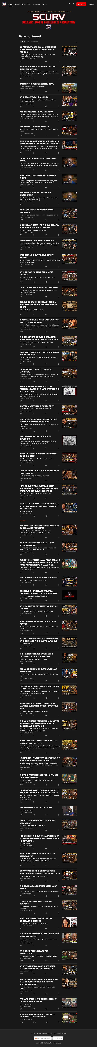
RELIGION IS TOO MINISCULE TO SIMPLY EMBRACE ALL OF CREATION (38, 1015)
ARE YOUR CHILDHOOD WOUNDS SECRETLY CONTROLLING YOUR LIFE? (40, 527)
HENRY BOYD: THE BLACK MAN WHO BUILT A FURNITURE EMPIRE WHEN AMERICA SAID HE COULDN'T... (39, 838)
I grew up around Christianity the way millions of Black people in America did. (38, 101)
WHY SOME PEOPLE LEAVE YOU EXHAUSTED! (34, 952)
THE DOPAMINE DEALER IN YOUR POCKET (38, 578)
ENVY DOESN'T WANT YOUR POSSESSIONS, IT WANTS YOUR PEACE (39, 687)
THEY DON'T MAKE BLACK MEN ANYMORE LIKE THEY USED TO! (39, 776)
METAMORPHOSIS (26, 511)
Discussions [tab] (34, 42)
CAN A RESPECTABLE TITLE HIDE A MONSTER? (35, 370)
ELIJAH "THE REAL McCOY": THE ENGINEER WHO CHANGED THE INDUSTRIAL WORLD (39, 640)
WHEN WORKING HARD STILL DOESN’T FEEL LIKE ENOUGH (39, 215)
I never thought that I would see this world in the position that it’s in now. (38, 358)
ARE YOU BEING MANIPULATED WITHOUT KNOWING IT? (38, 670)
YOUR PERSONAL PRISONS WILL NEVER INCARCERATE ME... (38, 68)
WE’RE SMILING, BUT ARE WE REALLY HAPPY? (37, 256)
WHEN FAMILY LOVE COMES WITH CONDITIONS (35, 409)
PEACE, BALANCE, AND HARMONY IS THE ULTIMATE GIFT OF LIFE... (38, 742)
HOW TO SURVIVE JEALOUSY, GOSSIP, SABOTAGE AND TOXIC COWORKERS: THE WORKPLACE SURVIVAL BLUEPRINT (39, 488)
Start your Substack (43, 1038)
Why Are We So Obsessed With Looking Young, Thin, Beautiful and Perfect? (37, 460)
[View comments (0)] (33, 61)
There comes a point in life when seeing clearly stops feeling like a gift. (39, 425)
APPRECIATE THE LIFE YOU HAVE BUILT (32, 86)
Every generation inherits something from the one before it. (39, 891)
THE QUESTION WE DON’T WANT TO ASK (33, 230)
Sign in (91, 4)
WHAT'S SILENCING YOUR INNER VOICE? (38, 966)
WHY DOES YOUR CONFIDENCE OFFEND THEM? (38, 176)
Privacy (47, 1033)
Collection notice (61, 1033)
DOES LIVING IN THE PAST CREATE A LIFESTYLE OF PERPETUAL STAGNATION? (38, 592)
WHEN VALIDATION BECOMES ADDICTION (34, 876)
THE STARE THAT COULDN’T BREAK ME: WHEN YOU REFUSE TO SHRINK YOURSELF (39, 338)
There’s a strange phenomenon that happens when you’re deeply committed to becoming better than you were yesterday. (38, 181)
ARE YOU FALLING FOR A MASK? (34, 126)
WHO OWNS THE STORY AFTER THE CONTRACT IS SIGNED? (36, 919)
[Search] (69, 4)
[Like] (21, 61)
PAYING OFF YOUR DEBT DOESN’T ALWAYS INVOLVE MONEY (39, 353)
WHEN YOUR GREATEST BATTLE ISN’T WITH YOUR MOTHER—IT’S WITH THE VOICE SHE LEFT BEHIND (40, 730)
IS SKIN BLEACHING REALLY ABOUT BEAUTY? (36, 902)
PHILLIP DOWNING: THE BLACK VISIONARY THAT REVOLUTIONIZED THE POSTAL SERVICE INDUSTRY (39, 981)
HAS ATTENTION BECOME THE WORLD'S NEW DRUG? (38, 822)
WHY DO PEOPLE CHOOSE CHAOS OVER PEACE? (38, 622)
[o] (70, 51)
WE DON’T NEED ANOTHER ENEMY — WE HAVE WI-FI (37, 277)
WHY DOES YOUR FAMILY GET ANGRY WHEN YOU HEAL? (37, 544)
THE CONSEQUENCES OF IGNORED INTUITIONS (35, 437)
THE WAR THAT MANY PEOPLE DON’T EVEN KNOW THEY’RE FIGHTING (39, 907)
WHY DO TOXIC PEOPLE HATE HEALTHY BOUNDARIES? (38, 855)
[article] (48, 54)
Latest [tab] (23, 42)
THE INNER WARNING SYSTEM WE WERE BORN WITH (37, 969)
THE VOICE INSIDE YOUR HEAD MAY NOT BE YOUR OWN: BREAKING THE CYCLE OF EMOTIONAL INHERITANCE (39, 723)
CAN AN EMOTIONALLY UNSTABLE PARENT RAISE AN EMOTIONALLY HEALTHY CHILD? (39, 791)
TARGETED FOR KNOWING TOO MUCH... (38, 240)
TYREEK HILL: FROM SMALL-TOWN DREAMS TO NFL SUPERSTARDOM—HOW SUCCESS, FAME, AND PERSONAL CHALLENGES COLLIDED (40, 562)
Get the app (58, 1038)
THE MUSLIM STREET (26, 810)
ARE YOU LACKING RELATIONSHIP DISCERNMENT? (35, 194)
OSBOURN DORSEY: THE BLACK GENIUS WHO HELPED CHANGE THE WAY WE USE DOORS (38, 304)
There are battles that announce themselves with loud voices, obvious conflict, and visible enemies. (39, 692)
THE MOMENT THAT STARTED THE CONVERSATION (36, 342)
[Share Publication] (74, 4)
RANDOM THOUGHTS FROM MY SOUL (37, 84)
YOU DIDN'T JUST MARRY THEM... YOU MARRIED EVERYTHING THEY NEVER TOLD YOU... (39, 705)
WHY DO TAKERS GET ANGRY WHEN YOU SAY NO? (38, 607)
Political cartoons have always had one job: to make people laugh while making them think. (39, 395)
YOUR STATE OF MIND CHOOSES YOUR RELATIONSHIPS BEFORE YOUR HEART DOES (40, 872)
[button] (10, 4)
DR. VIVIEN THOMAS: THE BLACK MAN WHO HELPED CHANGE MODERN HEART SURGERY (40, 142)
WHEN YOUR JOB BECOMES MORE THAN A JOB (35, 494)
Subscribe (81, 4)
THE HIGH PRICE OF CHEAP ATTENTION (32, 826)
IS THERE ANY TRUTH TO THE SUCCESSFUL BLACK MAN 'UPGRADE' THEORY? (39, 226)
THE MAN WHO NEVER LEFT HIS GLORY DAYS (34, 596)
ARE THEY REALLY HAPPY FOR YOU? (36, 112)
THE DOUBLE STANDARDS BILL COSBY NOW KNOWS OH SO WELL (39, 935)
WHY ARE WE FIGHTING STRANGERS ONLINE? (36, 273)
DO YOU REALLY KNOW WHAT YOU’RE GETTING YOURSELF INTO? (39, 130)
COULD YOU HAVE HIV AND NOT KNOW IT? (39, 287)
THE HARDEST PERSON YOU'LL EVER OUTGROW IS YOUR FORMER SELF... (36, 655)
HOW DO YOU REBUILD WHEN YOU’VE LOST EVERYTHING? (39, 472)
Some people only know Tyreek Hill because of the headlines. (40, 567)
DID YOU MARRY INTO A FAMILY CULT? (37, 406)
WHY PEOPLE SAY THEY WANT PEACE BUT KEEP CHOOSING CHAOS (39, 627)
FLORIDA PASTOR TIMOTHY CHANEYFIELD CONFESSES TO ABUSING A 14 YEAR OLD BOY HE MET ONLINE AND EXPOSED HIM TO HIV (39, 375)
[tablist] (29, 42)
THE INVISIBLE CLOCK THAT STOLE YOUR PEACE (38, 887)
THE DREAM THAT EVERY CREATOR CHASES (34, 924)
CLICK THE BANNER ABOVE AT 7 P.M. (32, 310)
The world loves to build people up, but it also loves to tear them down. (39, 940)
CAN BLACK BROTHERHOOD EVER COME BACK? (38, 159)
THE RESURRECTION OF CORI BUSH (36, 807)
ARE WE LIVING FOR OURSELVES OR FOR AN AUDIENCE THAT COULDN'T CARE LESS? (40, 261)
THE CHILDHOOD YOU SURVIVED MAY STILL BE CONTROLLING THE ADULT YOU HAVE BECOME (35, 532)
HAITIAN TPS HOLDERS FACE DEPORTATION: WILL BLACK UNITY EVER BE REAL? (40, 759)
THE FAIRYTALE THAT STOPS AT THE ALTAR (33, 711)
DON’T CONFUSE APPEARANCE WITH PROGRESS (36, 211)
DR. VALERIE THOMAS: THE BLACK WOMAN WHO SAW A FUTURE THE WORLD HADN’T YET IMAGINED (39, 506)
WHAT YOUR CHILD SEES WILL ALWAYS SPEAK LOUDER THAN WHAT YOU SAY (40, 796)
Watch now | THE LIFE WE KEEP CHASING (33, 659)
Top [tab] (28, 42)
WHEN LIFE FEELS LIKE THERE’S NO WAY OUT (34, 476)
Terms (52, 1033)
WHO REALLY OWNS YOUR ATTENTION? (33, 580)
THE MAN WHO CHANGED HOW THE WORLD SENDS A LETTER (37, 988)
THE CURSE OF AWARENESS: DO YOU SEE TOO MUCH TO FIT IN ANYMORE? (38, 420)
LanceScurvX (31, 59)
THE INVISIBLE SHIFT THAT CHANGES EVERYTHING (36, 611)
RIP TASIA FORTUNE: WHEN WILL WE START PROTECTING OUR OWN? (39, 321)
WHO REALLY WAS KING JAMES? (35, 97)
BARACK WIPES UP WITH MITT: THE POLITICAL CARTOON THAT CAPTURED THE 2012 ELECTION (39, 389)
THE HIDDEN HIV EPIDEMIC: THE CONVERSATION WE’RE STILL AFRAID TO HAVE (38, 291)
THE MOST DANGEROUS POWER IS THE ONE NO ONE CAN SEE (39, 675)
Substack (39, 1043)
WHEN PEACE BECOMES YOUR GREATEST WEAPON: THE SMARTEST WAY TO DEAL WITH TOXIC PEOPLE (38, 860)
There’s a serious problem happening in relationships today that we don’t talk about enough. (39, 199)
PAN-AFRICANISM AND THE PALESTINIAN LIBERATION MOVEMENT (38, 1000)
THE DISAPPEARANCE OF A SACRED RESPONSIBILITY (37, 780)
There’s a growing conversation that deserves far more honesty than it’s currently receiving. (37, 56)
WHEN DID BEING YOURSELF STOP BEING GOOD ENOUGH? (38, 455)
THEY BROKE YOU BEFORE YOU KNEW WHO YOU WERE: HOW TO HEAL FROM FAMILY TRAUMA (38, 549)
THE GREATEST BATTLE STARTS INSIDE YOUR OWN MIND (38, 956)
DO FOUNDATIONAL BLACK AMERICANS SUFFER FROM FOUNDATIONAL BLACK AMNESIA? (38, 49)
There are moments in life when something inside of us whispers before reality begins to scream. (38, 442)
